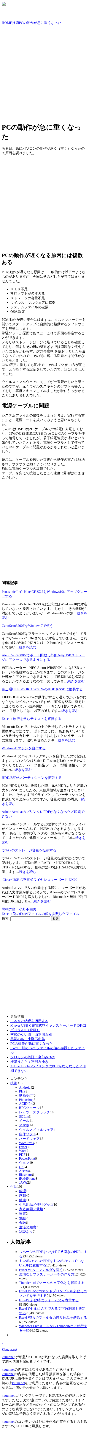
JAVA (23, 1182)
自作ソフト (27, 1134)
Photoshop (26, 1100)
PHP (22, 1091)
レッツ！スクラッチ (34, 1112)
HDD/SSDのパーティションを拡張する (32, 778)
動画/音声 (26, 1095)
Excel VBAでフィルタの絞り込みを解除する (53, 1317)
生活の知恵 (27, 1227)
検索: (6, 918)
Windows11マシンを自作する (24, 748)
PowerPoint (27, 1158)
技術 (15, 23)
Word (23, 1151)
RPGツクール (29, 1108)
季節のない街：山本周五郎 (31, 1034)
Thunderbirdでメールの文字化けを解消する (51, 1283)
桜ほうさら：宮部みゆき (29, 1061)
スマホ (24, 1125)
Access (24, 1171)
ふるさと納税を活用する (29, 1021)
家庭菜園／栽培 (31, 1209)
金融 (22, 1222)
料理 (22, 1191)
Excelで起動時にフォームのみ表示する (49, 1300)
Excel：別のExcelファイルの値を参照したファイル (40, 914)
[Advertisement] (44, 73)
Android (24, 1087)
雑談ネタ (26, 1232)
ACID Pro (26, 1103)
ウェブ (24, 1162)
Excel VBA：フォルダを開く (41, 1270)
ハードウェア (29, 1139)
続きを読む (27, 647)
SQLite (24, 1116)
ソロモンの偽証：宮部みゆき (32, 1057)
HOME (7, 23)
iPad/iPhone (27, 1178)
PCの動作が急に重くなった (40, 23)
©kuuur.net (9, 1349)
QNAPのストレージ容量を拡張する (29, 850)
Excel (23, 1147)
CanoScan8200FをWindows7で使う (27, 626)
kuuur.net (8, 1357)
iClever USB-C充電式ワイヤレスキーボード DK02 (39, 880)
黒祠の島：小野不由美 (19, 909)
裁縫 (22, 1218)
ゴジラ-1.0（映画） (25, 1030)
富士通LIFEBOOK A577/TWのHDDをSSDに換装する (42, 689)
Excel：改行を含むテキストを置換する (31, 719)
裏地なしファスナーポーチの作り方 (46, 1274)
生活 (13, 1186)
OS (21, 1167)
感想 (22, 1195)
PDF (22, 1154)
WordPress (26, 1143)
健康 (22, 1200)
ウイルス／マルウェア (36, 1129)
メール (24, 1120)
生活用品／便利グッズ (36, 1204)
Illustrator (25, 1174)
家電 (22, 1213)
